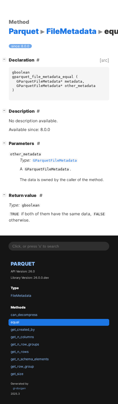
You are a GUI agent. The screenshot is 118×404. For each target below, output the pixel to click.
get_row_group (22, 366)
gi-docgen (19, 388)
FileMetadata (21, 295)
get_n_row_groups (25, 344)
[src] (104, 60)
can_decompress (24, 315)
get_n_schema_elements (30, 359)
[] (5, 59)
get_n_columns (22, 337)
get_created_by (23, 329)
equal (15, 322)
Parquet (23, 264)
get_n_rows (20, 352)
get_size (17, 374)
